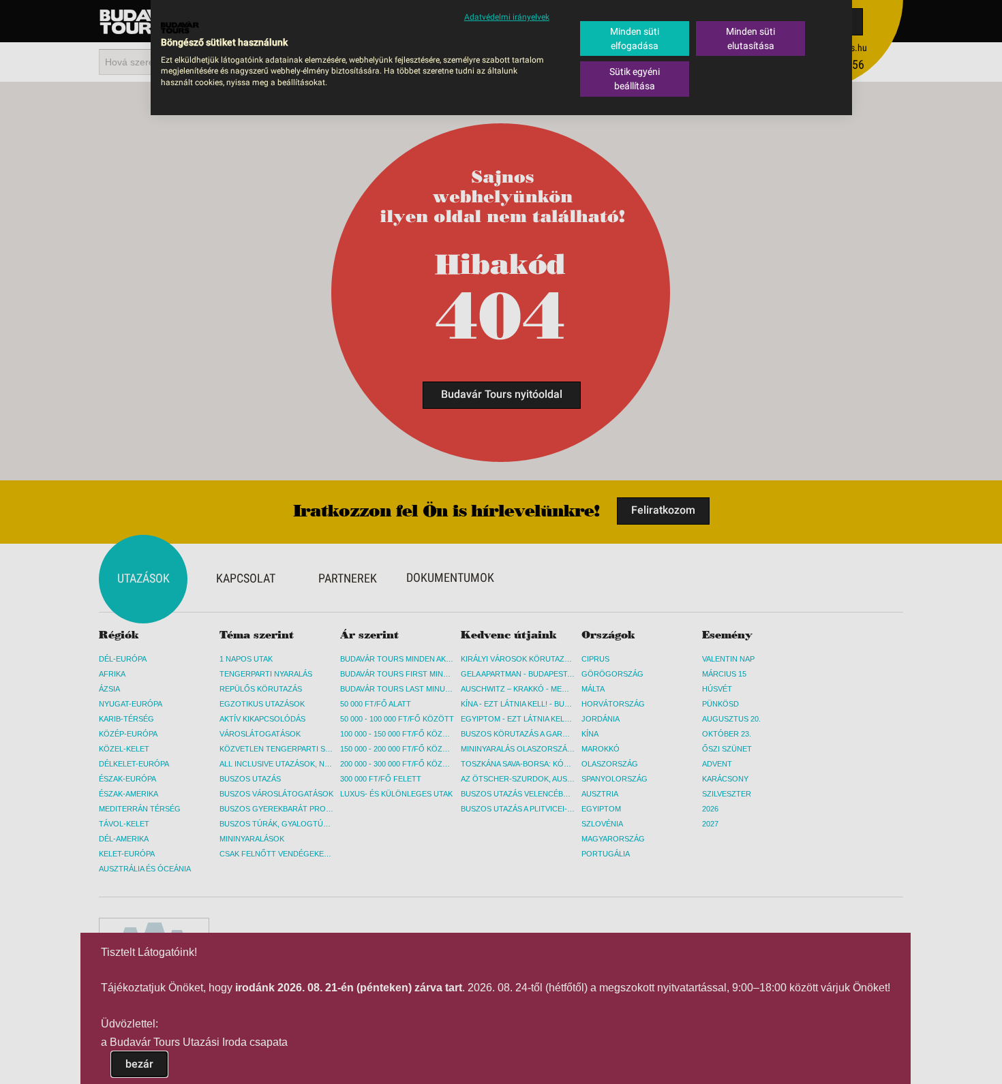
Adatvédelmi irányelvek (506, 17)
